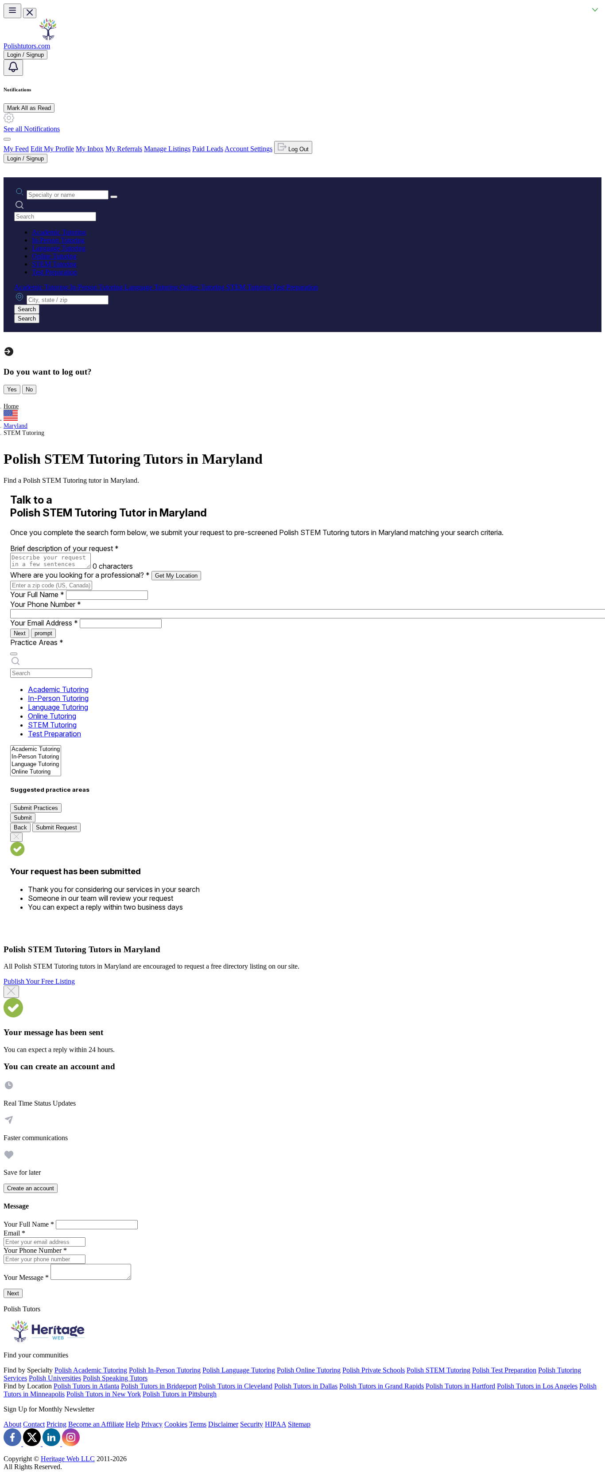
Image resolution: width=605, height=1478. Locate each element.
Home (11, 406)
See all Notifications (32, 129)
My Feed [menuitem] (16, 148)
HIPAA (275, 1424)
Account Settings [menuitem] (248, 148)
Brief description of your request (64, 548)
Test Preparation (54, 272)
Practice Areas (36, 642)
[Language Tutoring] (36, 764)
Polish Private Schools (373, 1370)
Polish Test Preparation (504, 1370)
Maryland (15, 425)
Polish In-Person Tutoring (165, 1370)
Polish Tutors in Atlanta (86, 1386)
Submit (23, 817)
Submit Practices (36, 808)
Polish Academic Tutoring (90, 1370)
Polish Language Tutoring (238, 1370)
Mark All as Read (29, 108)
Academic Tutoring (59, 232)
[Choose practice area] (13, 654)
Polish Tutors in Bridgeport (159, 1386)
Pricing (56, 1424)
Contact (34, 1424)
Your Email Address (44, 622)
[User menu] (7, 139)
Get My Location (176, 575)
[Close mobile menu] (29, 13)
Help (133, 1424)
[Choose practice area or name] (113, 197)
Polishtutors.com (27, 46)
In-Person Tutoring (58, 240)
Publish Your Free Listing (39, 981)
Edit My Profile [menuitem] (52, 148)
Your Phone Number (45, 604)
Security (251, 1424)
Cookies (175, 1424)
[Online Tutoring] (36, 772)
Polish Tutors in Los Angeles (537, 1386)
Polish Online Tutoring (309, 1370)
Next (20, 633)
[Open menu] (12, 11)
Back (20, 827)
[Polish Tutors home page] (48, 38)
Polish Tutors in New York (103, 1394)
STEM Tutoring (54, 264)
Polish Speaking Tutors (115, 1378)
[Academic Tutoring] (36, 749)
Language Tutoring (58, 248)
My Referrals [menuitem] (123, 148)
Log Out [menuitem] (298, 149)
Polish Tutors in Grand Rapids (381, 1386)
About (12, 1424)
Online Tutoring (54, 256)
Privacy (152, 1424)
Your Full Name (37, 594)
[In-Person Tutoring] (36, 757)
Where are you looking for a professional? (80, 575)
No (29, 389)
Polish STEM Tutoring (438, 1370)
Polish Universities (55, 1378)
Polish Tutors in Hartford (460, 1386)
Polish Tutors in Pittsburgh (180, 1394)
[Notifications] (13, 67)
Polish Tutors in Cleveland (235, 1386)
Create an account (30, 1188)
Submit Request (56, 827)
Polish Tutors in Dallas (305, 1386)
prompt (43, 633)
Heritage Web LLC (68, 1458)
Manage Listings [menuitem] (167, 148)
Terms (197, 1424)
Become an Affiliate (96, 1424)
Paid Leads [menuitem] (207, 148)
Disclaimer (223, 1424)
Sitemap (299, 1424)
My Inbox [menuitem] (90, 148)
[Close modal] (11, 991)
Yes (12, 389)
